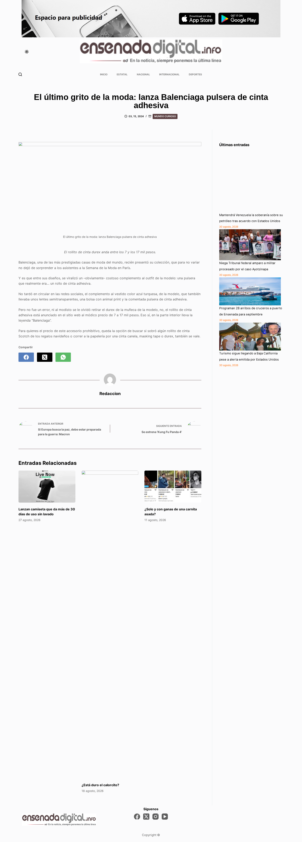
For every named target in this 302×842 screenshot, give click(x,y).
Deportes (195, 74)
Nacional (143, 74)
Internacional (169, 74)
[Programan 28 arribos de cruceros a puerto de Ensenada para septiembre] (250, 291)
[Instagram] (155, 816)
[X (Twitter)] (44, 357)
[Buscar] (20, 74)
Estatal (122, 74)
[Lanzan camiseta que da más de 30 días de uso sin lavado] (46, 487)
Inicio (103, 74)
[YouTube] (165, 816)
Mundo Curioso (165, 116)
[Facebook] (26, 357)
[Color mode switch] (27, 52)
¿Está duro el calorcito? (100, 785)
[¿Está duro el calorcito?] (110, 624)
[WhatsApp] (63, 357)
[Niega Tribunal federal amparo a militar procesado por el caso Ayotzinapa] (250, 244)
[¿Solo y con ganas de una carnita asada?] (172, 487)
